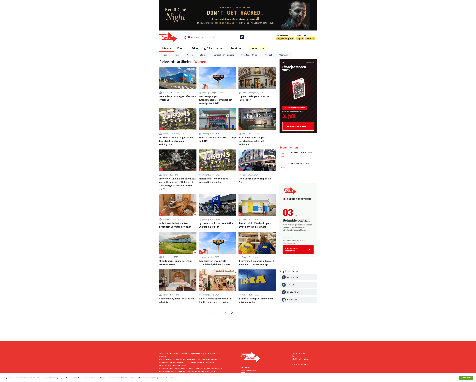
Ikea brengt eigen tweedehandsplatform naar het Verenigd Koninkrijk (215, 100)
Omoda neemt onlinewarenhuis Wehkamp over (176, 262)
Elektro (203, 55)
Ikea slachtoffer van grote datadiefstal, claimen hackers (214, 262)
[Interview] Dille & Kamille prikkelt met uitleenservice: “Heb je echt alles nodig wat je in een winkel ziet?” (177, 184)
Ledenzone (301, 35)
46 (225, 312)
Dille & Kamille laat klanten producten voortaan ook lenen (175, 225)
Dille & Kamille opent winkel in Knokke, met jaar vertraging (215, 300)
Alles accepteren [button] (466, 378)
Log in (300, 38)
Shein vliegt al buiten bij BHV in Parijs (254, 180)
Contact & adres (298, 353)
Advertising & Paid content (208, 48)
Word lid (310, 38)
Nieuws (166, 48)
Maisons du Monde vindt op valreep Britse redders (213, 180)
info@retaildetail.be (300, 359)
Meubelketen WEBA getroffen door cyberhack (177, 98)
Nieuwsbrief (282, 35)
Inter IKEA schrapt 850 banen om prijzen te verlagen (255, 300)
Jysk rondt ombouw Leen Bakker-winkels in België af (216, 225)
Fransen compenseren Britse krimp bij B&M (217, 139)
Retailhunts (238, 48)
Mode (177, 55)
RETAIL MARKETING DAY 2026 (300, 152)
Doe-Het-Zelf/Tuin (249, 55)
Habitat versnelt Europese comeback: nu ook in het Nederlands (252, 141)
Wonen (190, 55)
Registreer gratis (285, 38)
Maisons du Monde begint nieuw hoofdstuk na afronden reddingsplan (176, 141)
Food (165, 55)
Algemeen (283, 55)
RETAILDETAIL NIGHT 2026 (299, 163)
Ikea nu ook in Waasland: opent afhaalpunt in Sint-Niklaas (254, 225)
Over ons (295, 356)
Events (181, 48)
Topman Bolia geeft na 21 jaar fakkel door (254, 98)
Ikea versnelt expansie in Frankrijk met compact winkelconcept (256, 262)
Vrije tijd (268, 55)
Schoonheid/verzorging (224, 55)
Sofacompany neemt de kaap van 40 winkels (176, 300)
